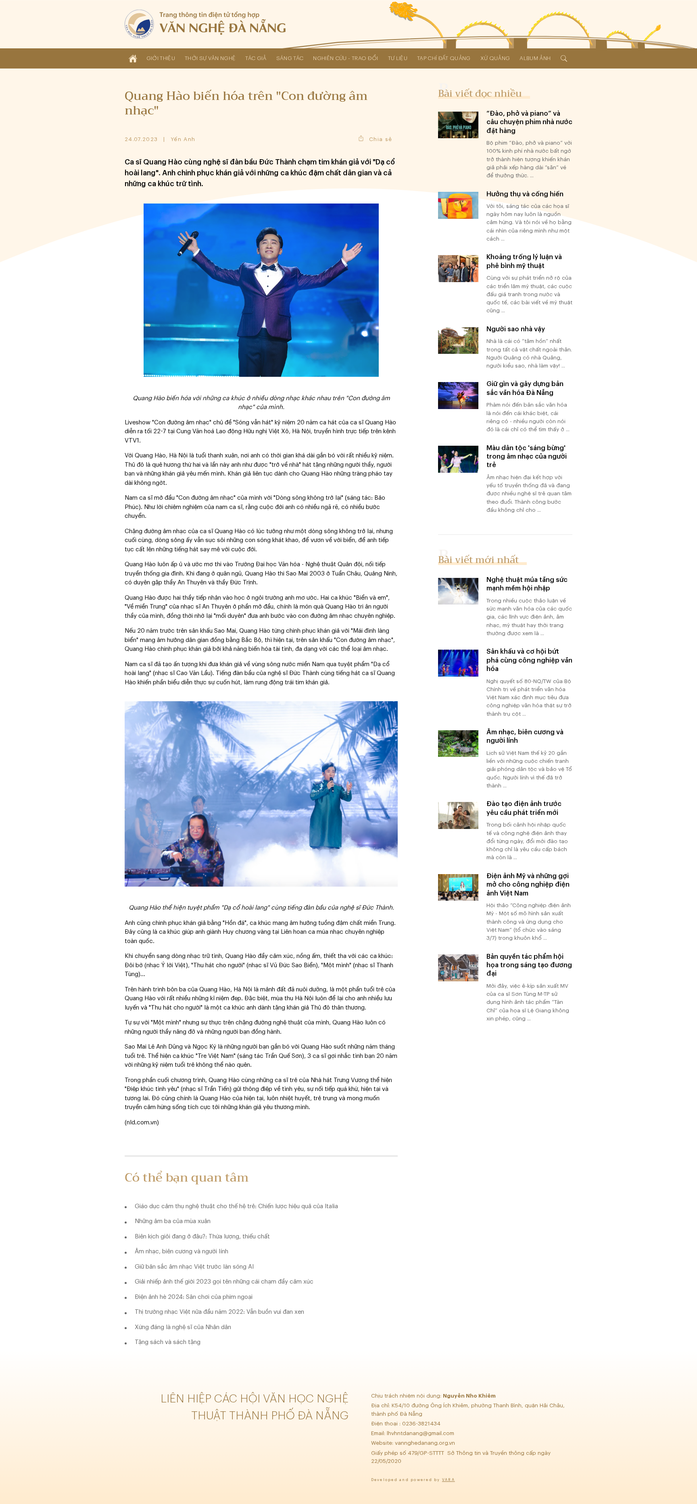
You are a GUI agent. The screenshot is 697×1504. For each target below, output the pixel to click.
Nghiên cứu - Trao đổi (345, 58)
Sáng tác (290, 58)
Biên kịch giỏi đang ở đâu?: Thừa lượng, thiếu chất (202, 1237)
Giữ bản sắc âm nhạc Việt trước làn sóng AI (194, 1267)
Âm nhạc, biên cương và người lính (181, 1251)
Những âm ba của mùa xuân (173, 1221)
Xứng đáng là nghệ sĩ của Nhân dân (183, 1327)
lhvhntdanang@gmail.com (421, 1433)
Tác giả (255, 58)
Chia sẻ (380, 139)
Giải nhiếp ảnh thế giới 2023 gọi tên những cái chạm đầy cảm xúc (224, 1282)
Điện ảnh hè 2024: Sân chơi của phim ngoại (194, 1297)
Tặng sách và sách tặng (167, 1342)
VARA (448, 1480)
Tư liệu (397, 58)
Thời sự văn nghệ (210, 58)
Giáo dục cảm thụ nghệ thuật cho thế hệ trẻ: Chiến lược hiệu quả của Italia (236, 1206)
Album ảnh (535, 58)
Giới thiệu (160, 58)
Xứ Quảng (495, 58)
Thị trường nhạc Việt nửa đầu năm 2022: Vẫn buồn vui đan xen (219, 1312)
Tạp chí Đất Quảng (444, 58)
